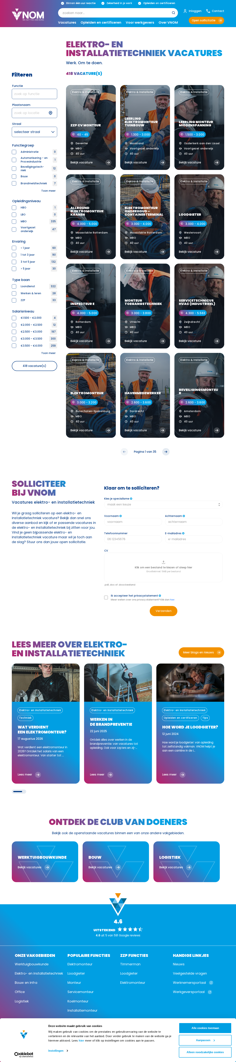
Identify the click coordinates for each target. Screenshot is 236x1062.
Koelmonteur (77, 1001)
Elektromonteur (80, 964)
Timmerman (130, 964)
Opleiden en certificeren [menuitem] (101, 22)
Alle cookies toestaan (205, 1028)
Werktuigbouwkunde (31, 964)
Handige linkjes (191, 955)
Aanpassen (203, 1040)
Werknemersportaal (189, 982)
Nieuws (179, 964)
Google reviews (129, 935)
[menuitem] (118, 13)
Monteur (74, 982)
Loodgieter (76, 973)
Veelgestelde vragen (190, 973)
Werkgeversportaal (189, 992)
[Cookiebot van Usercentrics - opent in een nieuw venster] (24, 1055)
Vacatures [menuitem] (67, 22)
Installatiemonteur (82, 1010)
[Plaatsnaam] (34, 113)
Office (20, 992)
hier (81, 1040)
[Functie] (34, 94)
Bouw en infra (26, 982)
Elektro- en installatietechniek (39, 973)
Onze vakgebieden (35, 955)
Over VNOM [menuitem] (168, 22)
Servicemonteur (80, 992)
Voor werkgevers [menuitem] (140, 22)
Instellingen (55, 1050)
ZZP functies (134, 955)
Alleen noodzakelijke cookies (205, 1052)
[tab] (17, 791)
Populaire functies (88, 955)
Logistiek (22, 1001)
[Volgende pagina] (166, 451)
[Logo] (28, 17)
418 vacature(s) (34, 366)
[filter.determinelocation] (53, 113)
